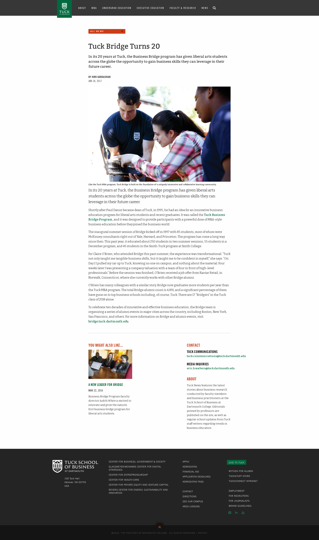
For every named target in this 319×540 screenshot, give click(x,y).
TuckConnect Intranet (243, 481)
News (205, 7)
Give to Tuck (236, 462)
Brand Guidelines (240, 505)
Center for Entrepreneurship (128, 474)
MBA (94, 7)
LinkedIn (236, 512)
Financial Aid (191, 471)
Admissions (190, 466)
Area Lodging (191, 506)
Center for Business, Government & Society (137, 461)
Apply (186, 461)
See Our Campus (193, 501)
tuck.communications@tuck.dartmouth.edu (216, 356)
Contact (188, 491)
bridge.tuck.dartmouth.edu (108, 321)
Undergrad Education (116, 7)
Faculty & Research (183, 7)
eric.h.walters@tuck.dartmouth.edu (211, 368)
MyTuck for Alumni (241, 471)
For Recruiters (239, 495)
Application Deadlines (197, 476)
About (82, 7)
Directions (189, 496)
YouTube (242, 512)
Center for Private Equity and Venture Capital (139, 484)
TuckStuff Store (239, 476)
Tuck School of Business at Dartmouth (64, 9)
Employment (236, 490)
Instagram (229, 512)
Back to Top (160, 526)
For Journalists (239, 500)
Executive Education (150, 7)
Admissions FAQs (193, 481)
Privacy (203, 532)
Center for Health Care (124, 479)
